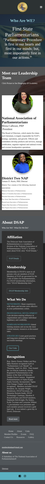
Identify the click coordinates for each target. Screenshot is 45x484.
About (19, 431)
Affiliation (14, 237)
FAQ (32, 434)
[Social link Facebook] (20, 476)
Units (27, 431)
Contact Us (8, 437)
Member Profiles (10, 434)
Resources (20, 437)
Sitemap (5, 468)
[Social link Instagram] (25, 476)
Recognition (16, 357)
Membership (16, 267)
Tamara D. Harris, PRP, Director (15, 181)
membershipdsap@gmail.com (12, 447)
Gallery (31, 437)
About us (7, 452)
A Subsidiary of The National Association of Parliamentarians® (19, 457)
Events (23, 434)
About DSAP (13, 222)
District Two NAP (15, 178)
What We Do (16, 299)
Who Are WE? (22, 20)
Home (10, 431)
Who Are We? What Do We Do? (15, 228)
